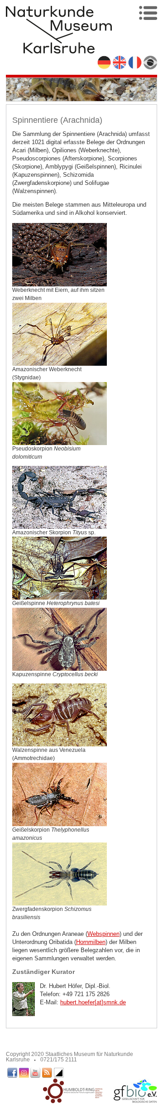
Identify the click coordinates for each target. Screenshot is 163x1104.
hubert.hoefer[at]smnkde (93, 1002)
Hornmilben (90, 942)
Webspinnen (103, 933)
